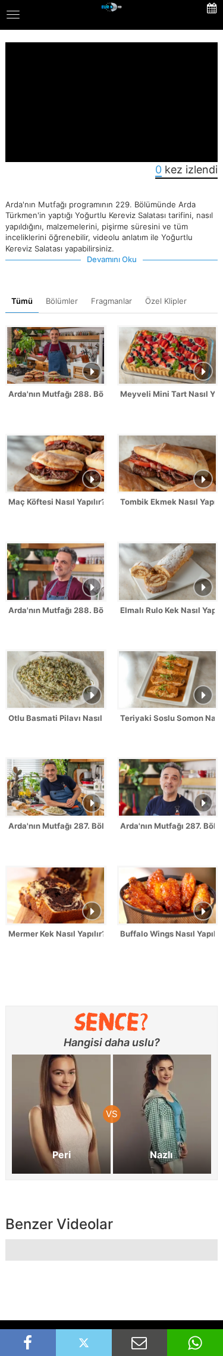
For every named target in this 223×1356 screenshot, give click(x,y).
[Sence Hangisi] (111, 1021)
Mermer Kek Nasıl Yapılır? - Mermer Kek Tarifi (55, 933)
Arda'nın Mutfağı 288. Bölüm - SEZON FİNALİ (55, 394)
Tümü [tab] (22, 301)
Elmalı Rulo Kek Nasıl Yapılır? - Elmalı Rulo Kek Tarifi (167, 610)
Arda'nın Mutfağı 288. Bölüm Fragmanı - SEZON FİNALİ (55, 610)
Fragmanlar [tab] (111, 301)
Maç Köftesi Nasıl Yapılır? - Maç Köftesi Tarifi (55, 501)
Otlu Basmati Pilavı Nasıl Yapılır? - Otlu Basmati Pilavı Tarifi (55, 718)
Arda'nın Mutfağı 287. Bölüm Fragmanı (167, 826)
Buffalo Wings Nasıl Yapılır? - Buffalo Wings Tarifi (167, 933)
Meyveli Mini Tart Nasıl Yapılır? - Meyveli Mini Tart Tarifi (167, 394)
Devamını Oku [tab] (112, 259)
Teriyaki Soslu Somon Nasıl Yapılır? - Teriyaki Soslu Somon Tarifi (167, 718)
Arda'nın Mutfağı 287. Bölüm (55, 826)
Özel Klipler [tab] (166, 301)
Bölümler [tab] (62, 301)
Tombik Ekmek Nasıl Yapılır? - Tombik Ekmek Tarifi (167, 501)
